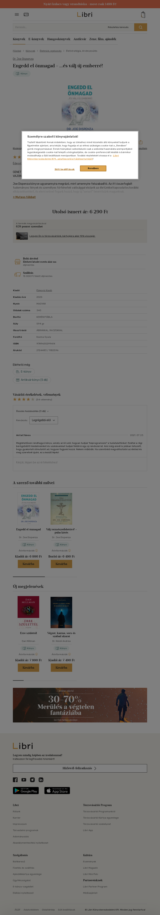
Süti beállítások (65, 169)
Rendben (93, 168)
